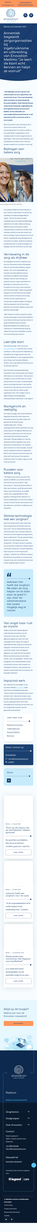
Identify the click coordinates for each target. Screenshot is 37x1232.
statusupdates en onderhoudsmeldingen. (25, 3)
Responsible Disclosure (12, 1212)
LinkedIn (11, 762)
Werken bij (10, 736)
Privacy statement (10, 1209)
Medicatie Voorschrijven (15, 725)
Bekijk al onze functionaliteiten (16, 1100)
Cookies (6, 1216)
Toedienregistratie (13, 729)
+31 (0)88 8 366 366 (12, 1146)
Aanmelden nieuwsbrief (14, 1162)
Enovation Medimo (10, 349)
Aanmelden (18, 1023)
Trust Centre (8, 1205)
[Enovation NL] (19, 1072)
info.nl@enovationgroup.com (18, 759)
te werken (20, 687)
